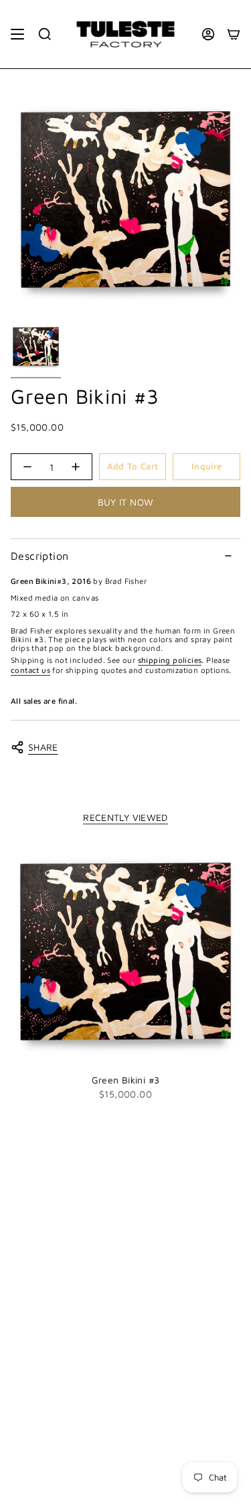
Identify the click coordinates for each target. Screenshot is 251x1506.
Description (39, 556)
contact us (30, 670)
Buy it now (126, 502)
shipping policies (170, 660)
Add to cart (133, 466)
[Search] (45, 34)
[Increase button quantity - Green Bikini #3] (76, 466)
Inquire (206, 466)
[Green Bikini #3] (125, 952)
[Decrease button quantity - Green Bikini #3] (27, 466)
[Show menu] (17, 34)
